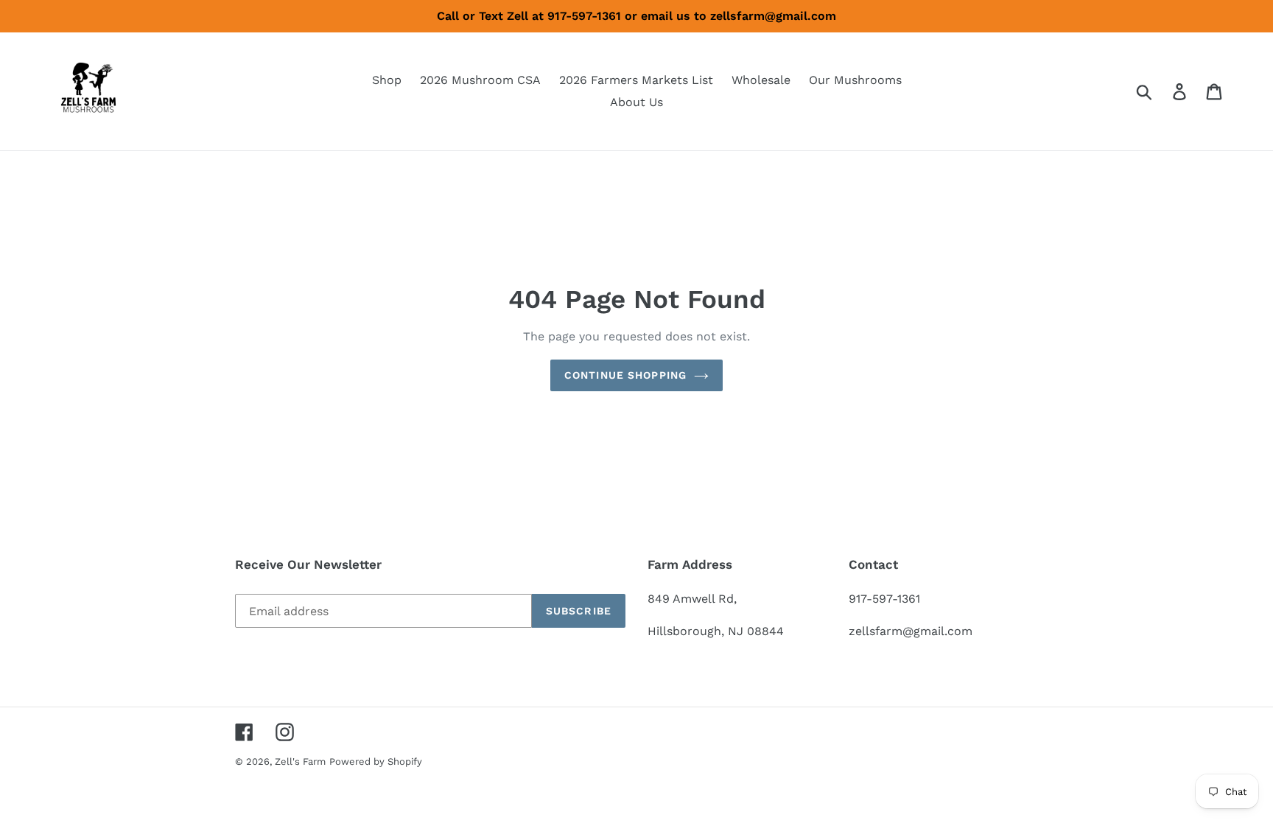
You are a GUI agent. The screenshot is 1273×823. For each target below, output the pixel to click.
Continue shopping (625, 375)
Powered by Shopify (375, 761)
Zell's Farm (300, 761)
